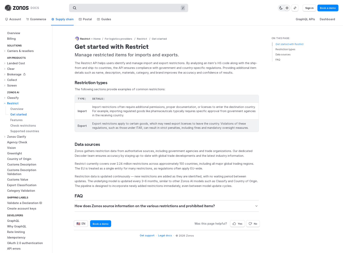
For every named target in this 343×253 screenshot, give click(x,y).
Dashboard (327, 19)
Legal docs (165, 235)
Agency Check (17, 142)
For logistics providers (118, 38)
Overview (13, 33)
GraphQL (13, 220)
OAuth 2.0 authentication (25, 243)
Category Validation (21, 190)
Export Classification (22, 185)
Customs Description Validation (21, 172)
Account (15, 19)
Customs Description (21, 164)
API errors (14, 248)
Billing (11, 38)
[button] (27, 51)
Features (16, 120)
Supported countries (24, 131)
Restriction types (91, 82)
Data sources (87, 144)
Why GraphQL (16, 226)
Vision (11, 147)
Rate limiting (16, 232)
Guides (106, 19)
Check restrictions (23, 125)
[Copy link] (295, 8)
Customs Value (17, 179)
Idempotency (16, 237)
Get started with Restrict (289, 44)
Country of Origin (19, 159)
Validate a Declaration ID (24, 203)
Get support (147, 235)
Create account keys (21, 208)
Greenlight (14, 153)
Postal (87, 19)
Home (97, 38)
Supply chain (65, 19)
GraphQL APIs (305, 19)
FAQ (79, 195)
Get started (18, 114)
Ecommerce (38, 19)
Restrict (142, 38)
